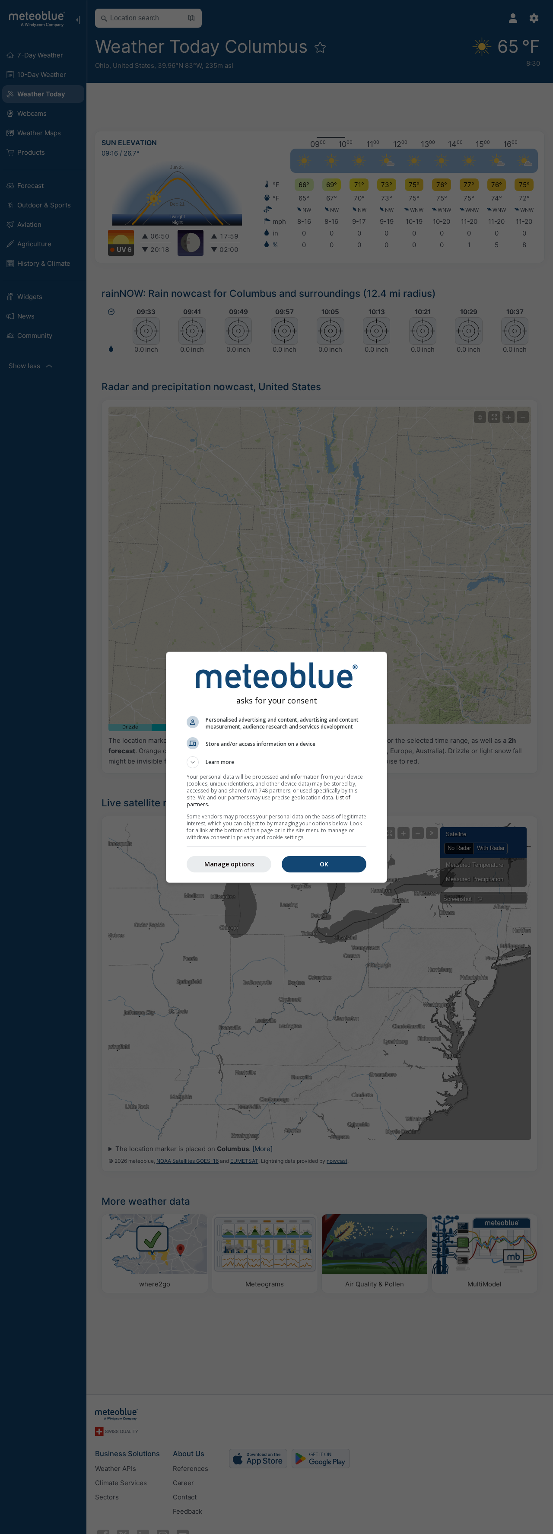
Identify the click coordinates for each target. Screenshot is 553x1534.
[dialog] (276, 767)
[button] (276, 762)
